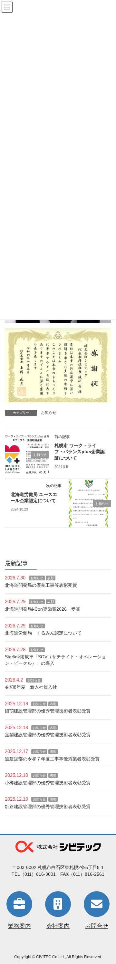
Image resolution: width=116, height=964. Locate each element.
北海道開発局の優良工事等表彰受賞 (41, 585)
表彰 (50, 578)
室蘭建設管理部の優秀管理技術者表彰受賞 (48, 734)
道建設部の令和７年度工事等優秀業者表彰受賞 (52, 758)
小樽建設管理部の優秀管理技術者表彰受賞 (48, 782)
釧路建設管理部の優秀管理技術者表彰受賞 (48, 806)
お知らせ (48, 412)
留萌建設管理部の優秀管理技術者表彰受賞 (48, 710)
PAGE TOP (107, 929)
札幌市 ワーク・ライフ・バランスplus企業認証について (79, 452)
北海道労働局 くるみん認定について (43, 632)
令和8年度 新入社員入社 (31, 687)
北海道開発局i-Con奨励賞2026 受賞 (42, 609)
